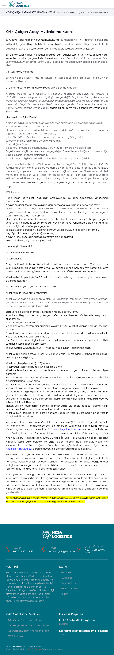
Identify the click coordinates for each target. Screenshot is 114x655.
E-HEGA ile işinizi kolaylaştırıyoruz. (78, 620)
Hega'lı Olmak (69, 583)
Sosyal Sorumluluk (71, 588)
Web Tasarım (36, 649)
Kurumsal (66, 572)
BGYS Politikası (15, 636)
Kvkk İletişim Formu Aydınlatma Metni (28, 625)
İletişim (64, 593)
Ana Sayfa (62, 12)
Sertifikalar (66, 577)
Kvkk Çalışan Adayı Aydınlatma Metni (29, 630)
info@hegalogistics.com (62, 551)
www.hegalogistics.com (67, 429)
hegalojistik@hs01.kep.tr (19, 448)
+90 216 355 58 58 (23, 551)
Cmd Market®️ (23, 649)
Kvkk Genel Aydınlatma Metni (24, 620)
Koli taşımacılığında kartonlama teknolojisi (83, 630)
